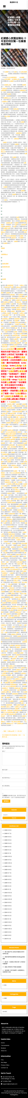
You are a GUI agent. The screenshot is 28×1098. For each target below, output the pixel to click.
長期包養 (17, 322)
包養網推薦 (10, 285)
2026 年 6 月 (7, 837)
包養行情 (22, 379)
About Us (3, 1051)
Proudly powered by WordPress (14, 1091)
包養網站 (12, 343)
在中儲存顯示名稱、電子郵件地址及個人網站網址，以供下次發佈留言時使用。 (14, 796)
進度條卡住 (14, 2)
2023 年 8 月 (7, 935)
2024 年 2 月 (7, 915)
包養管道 (23, 225)
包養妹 (5, 486)
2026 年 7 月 (7, 833)
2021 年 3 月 (7, 938)
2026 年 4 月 (7, 843)
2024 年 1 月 (7, 919)
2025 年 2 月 (7, 886)
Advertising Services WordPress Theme (13, 1093)
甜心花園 (7, 116)
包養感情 (24, 300)
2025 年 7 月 (7, 873)
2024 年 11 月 (7, 896)
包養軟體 (3, 90)
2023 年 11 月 (7, 925)
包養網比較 (9, 223)
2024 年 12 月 (8, 892)
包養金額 (12, 295)
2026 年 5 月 (7, 840)
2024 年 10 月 (8, 899)
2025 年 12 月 (8, 856)
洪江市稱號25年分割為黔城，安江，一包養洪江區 (13, 736)
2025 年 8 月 (7, 869)
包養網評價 (19, 406)
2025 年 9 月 (7, 866)
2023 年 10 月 (8, 929)
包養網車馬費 (21, 445)
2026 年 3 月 (7, 846)
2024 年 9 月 (7, 902)
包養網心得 (16, 79)
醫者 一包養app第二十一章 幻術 (13, 731)
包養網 (6, 72)
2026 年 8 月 (7, 830)
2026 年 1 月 (7, 853)
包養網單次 (23, 90)
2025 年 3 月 (7, 883)
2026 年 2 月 (7, 850)
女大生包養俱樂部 (11, 77)
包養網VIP (5, 101)
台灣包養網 (24, 72)
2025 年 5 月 (7, 879)
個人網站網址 (6, 786)
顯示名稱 (5, 770)
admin (4, 68)
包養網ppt (19, 309)
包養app (18, 287)
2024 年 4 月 (8, 909)
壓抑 (5, 998)
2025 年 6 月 (7, 876)
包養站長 (4, 88)
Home (3, 1043)
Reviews (3, 1048)
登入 (5, 985)
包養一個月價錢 (11, 447)
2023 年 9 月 (7, 932)
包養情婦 (19, 411)
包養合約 (13, 298)
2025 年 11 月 (7, 860)
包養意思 (13, 238)
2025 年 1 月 (7, 889)
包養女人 (22, 285)
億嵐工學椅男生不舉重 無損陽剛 (12, 967)
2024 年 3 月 (7, 912)
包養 (15, 72)
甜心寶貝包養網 (11, 434)
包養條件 (9, 493)
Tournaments (5, 1045)
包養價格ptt (4, 254)
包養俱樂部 (15, 335)
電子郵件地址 (6, 778)
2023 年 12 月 (8, 922)
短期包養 (15, 109)
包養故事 (4, 267)
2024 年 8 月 (7, 906)
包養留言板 (18, 612)
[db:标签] (5, 1011)
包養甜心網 (6, 228)
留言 (4, 751)
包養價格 (22, 315)
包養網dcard (7, 98)
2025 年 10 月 (8, 863)
